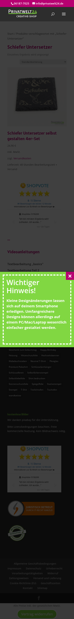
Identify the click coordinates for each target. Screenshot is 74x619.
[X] (70, 276)
